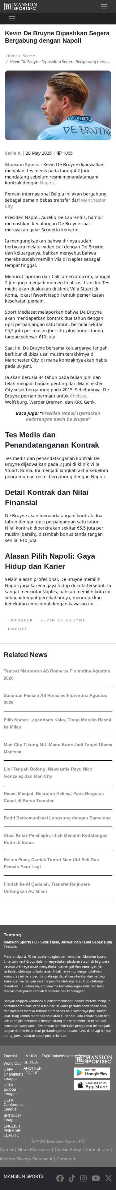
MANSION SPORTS (24, 1176)
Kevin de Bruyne (63, 620)
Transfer (20, 620)
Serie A (13, 153)
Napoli (17, 628)
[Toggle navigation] (104, 6)
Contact (55, 1056)
